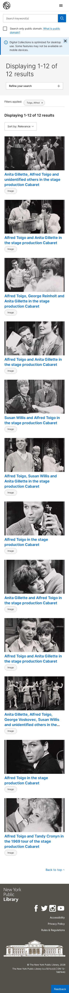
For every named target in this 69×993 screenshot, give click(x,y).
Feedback (60, 989)
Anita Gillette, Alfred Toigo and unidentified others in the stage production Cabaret (32, 179)
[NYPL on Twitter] (44, 909)
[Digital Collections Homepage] (6, 5)
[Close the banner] (65, 41)
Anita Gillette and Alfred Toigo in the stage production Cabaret (33, 600)
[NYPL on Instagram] (52, 909)
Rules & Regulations (53, 930)
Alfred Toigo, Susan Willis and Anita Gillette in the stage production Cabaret (30, 481)
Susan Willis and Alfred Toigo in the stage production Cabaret (32, 420)
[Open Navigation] (61, 5)
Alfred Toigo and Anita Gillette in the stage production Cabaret (33, 240)
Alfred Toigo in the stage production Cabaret (26, 542)
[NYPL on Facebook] (36, 909)
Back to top (54, 870)
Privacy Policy (56, 923)
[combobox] (30, 18)
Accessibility (57, 917)
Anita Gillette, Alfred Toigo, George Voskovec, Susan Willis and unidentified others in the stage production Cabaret (31, 722)
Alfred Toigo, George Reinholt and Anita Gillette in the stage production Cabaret (34, 301)
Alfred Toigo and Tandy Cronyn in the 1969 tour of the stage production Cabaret (34, 841)
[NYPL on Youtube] (61, 909)
